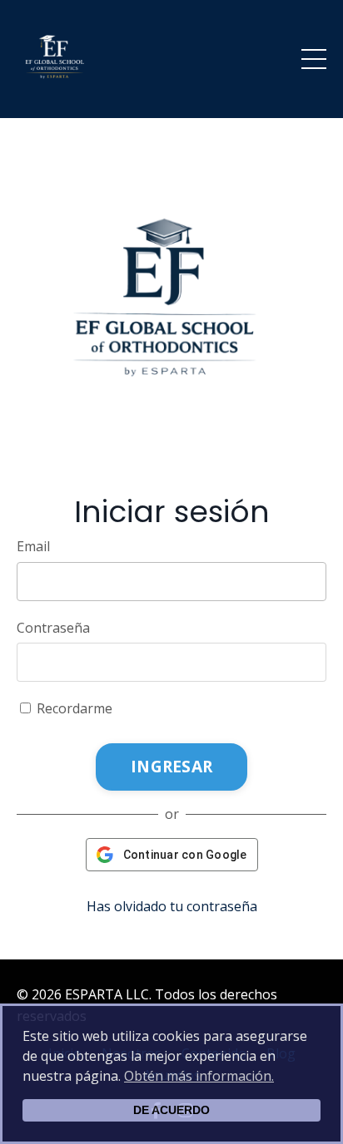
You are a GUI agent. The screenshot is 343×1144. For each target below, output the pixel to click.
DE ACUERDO (171, 1110)
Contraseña (53, 628)
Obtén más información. (199, 1076)
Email (33, 546)
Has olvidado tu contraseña (172, 906)
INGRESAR (171, 766)
